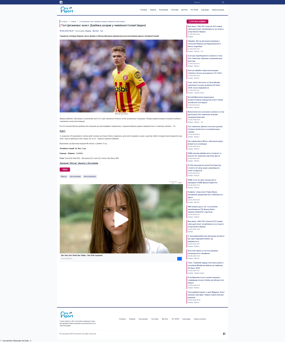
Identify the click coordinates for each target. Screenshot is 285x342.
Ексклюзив (163, 10)
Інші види (205, 10)
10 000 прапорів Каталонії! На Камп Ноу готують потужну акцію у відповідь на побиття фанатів (204, 168)
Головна (143, 10)
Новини (153, 10)
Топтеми (174, 10)
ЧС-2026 (194, 10)
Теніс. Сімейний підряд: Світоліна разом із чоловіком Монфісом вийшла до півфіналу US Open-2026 (205, 265)
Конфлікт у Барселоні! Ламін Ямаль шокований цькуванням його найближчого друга (205, 194)
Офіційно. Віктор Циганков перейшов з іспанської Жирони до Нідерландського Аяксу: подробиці (204, 43)
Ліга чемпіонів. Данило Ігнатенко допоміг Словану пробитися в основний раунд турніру (205, 129)
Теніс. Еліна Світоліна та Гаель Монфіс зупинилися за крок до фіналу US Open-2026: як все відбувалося (204, 85)
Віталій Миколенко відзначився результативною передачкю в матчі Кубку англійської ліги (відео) (205, 99)
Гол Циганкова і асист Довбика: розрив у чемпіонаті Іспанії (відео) (102, 21)
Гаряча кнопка (218, 10)
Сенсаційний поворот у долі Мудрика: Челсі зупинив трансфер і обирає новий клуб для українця (206, 294)
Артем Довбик (75, 176)
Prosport (64, 21)
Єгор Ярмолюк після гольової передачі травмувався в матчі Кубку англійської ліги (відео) (206, 280)
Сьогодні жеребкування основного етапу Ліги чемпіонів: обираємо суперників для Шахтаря (205, 58)
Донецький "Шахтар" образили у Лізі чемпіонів (79, 163)
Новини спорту (199, 93)
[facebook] (61, 2)
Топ (101, 31)
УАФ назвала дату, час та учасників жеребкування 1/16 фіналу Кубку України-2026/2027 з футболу (202, 209)
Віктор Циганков (90, 176)
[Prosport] (67, 9)
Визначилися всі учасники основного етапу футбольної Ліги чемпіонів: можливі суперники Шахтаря (206, 114)
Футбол (184, 10)
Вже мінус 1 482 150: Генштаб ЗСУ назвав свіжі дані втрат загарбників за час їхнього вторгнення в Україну (206, 29)
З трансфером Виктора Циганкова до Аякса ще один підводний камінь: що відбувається (206, 238)
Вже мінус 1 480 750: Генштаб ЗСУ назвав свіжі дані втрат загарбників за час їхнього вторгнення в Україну (206, 224)
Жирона (63, 176)
